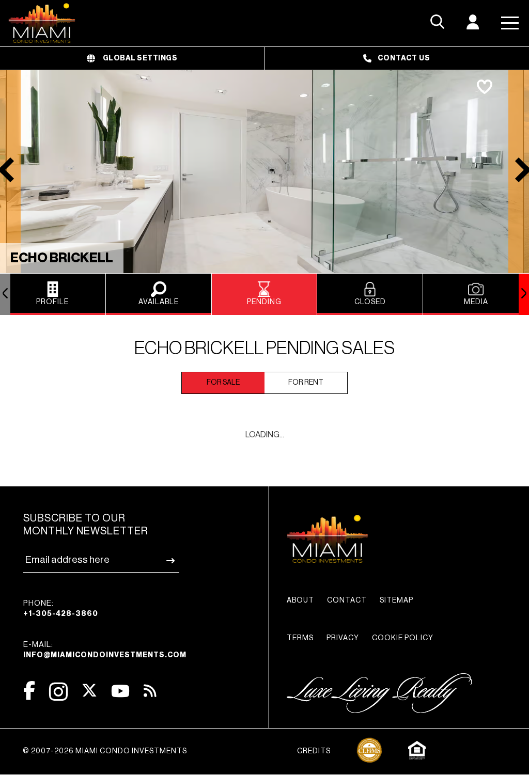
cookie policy (402, 638)
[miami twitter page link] (89, 691)
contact (347, 600)
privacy (342, 638)
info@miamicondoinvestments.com (104, 655)
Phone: (60, 608)
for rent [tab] (305, 382)
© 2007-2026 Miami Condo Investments (105, 751)
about (300, 600)
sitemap (396, 600)
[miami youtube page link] (120, 691)
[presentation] (5, 294)
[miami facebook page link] (29, 690)
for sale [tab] (223, 382)
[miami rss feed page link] (150, 690)
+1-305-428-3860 (60, 614)
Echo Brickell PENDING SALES (264, 348)
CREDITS (314, 751)
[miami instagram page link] (58, 691)
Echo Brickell (61, 258)
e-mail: (104, 650)
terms (300, 638)
